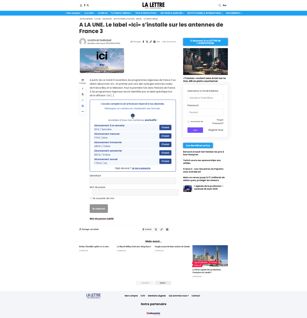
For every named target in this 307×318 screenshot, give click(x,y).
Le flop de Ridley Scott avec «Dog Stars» (134, 246)
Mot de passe (97, 187)
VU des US (197, 266)
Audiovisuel (107, 19)
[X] (87, 5)
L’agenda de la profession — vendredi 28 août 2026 (209, 187)
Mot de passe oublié (102, 218)
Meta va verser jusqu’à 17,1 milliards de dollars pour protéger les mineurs (204, 179)
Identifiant (95, 175)
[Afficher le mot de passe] (172, 192)
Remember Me (197, 121)
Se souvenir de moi (103, 198)
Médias (139, 19)
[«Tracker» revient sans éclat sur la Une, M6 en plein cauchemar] (205, 61)
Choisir (165, 127)
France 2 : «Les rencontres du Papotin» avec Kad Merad (203, 170)
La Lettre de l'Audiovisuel (99, 40)
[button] (81, 5)
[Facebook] (84, 5)
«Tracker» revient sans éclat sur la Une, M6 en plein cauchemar (204, 80)
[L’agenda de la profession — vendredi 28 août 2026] (187, 188)
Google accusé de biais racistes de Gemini (172, 246)
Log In (195, 130)
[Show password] (222, 112)
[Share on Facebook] (143, 42)
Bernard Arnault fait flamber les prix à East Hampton (203, 153)
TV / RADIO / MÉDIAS (151, 19)
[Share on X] (147, 42)
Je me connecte (141, 168)
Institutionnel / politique (124, 19)
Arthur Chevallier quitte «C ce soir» (94, 246)
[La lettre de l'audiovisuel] (153, 5)
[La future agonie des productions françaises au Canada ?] (210, 255)
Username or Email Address (202, 91)
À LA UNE (98, 19)
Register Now (216, 130)
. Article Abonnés (86, 19)
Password (192, 105)
